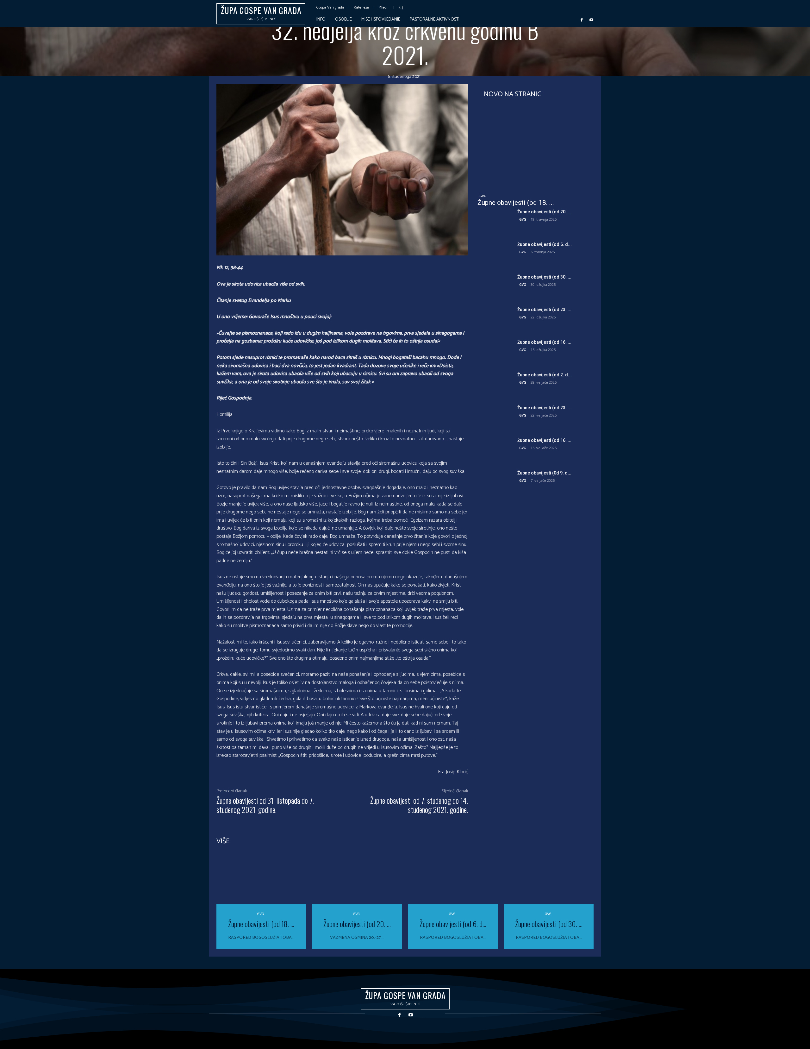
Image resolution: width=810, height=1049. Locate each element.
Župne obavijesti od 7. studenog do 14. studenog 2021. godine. (419, 805)
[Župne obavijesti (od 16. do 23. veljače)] (494, 449)
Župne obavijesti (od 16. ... (544, 342)
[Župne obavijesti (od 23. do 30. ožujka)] (494, 318)
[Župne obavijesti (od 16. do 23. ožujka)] (494, 351)
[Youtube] (591, 19)
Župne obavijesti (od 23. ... (544, 309)
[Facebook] (581, 19)
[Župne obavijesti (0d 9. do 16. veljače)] (494, 482)
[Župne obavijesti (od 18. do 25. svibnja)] (535, 147)
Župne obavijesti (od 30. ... (544, 277)
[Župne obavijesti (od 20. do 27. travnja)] (494, 221)
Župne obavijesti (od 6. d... (544, 244)
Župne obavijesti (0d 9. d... (544, 472)
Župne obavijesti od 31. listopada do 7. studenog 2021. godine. (265, 805)
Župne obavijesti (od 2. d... (544, 374)
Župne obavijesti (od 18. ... (515, 202)
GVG (482, 196)
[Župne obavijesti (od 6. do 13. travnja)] (494, 253)
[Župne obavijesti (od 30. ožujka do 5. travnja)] (494, 286)
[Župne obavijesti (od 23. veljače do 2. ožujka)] (494, 417)
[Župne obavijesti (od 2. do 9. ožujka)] (494, 384)
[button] (401, 7)
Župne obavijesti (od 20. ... (544, 211)
